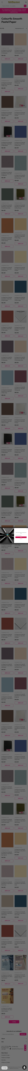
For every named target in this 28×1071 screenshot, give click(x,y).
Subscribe (21, 537)
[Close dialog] (27, 528)
